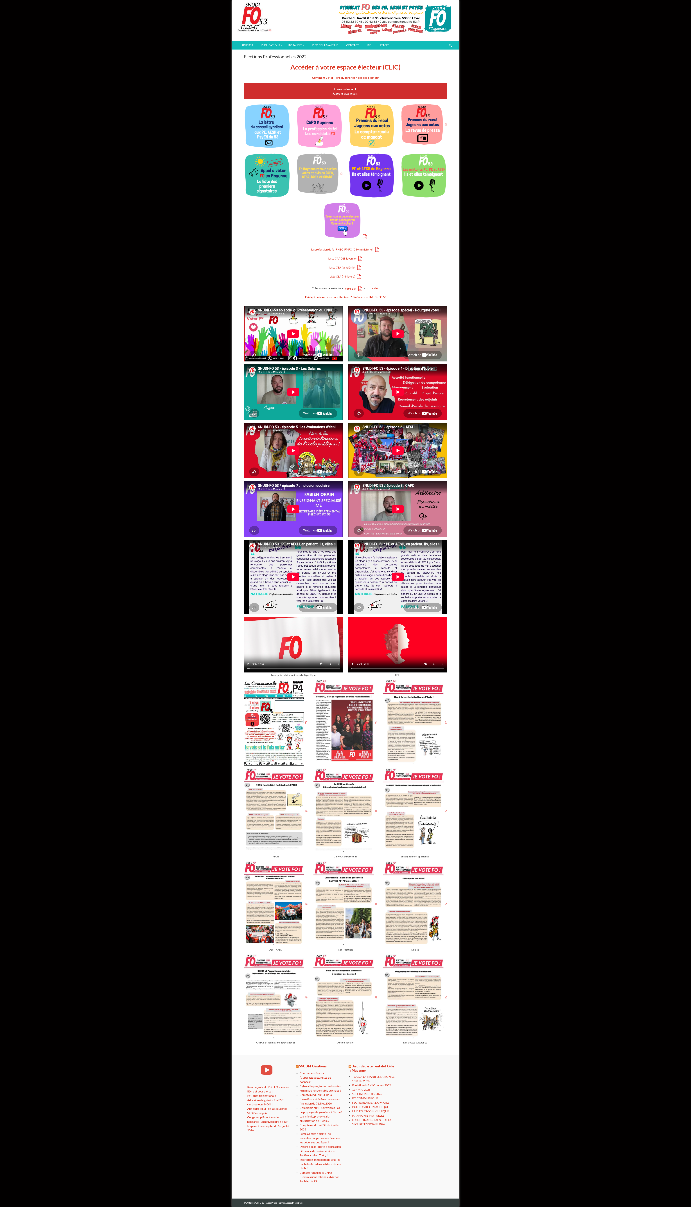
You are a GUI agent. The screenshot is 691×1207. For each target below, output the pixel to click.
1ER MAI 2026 (361, 1089)
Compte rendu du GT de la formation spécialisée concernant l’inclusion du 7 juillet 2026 (320, 1099)
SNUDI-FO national (313, 1066)
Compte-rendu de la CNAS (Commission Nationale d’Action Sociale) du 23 (319, 1177)
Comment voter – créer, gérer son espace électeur (345, 77)
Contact (352, 45)
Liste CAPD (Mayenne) (342, 258)
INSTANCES (295, 45)
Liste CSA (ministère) (342, 276)
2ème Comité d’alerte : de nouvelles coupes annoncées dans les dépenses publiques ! (320, 1138)
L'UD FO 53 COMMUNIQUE (370, 1106)
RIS (369, 45)
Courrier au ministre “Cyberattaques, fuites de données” (315, 1077)
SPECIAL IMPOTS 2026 (367, 1094)
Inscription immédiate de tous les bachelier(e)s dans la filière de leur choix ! (320, 1164)
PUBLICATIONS (270, 45)
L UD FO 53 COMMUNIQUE (370, 1111)
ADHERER (247, 45)
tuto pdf (350, 288)
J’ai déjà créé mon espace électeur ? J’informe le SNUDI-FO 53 (345, 297)
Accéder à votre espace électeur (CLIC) (345, 67)
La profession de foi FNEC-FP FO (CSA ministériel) (342, 249)
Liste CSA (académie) (342, 267)
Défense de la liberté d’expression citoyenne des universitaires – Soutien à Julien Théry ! (320, 1151)
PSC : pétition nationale (261, 1095)
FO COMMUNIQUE (365, 1098)
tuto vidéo (372, 288)
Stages (384, 45)
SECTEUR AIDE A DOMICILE (370, 1102)
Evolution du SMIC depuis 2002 (371, 1085)
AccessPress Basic (294, 1202)
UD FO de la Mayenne (324, 45)
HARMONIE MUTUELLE (368, 1115)
